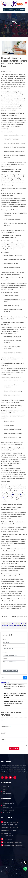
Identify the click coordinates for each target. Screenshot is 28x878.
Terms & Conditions (8, 803)
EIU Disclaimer (7, 793)
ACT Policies (6, 812)
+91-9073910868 (9, 836)
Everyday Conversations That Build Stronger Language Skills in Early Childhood (13, 703)
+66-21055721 (16, 822)
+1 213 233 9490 (8, 839)
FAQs (4, 791)
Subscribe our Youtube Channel (9, 623)
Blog (17, 24)
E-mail (3, 733)
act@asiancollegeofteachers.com (13, 842)
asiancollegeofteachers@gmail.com (13, 845)
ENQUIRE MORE (14, 748)
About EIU (6, 786)
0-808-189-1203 (13, 825)
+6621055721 (10, 9)
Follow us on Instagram (14, 625)
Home (11, 23)
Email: (4, 645)
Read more (4, 773)
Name (3, 720)
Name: (4, 639)
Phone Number (5, 726)
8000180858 (7, 833)
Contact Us (6, 789)
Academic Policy (7, 807)
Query (3, 739)
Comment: (5, 659)
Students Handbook (8, 810)
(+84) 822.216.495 (11, 830)
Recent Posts (5, 682)
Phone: (4, 652)
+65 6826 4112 (14, 827)
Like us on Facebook (21, 623)
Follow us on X (5, 625)
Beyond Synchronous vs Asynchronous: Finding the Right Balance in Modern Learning (15, 695)
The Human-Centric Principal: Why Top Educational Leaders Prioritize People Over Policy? (14, 686)
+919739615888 (21, 9)
